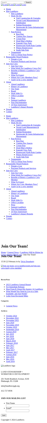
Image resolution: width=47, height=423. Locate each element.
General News (13, 252)
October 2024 (11, 316)
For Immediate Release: (15, 287)
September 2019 (12, 329)
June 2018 (10, 339)
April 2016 (10, 361)
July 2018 (10, 336)
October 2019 (11, 327)
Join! (4, 415)
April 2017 (10, 350)
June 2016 (10, 357)
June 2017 (10, 345)
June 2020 (10, 323)
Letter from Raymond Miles (17, 296)
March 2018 (11, 341)
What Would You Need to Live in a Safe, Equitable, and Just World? (22, 292)
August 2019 (11, 332)
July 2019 (10, 334)
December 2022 (12, 318)
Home (3, 252)
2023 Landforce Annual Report (18, 284)
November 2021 (12, 320)
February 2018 (12, 343)
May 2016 (10, 359)
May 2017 (10, 348)
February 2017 (12, 352)
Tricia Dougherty (27, 261)
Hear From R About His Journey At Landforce (24, 289)
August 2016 (11, 354)
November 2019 (12, 325)
